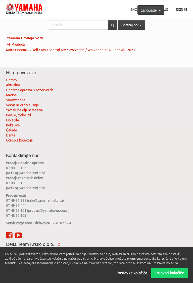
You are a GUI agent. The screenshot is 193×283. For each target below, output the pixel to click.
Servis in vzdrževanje (22, 105)
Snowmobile (15, 100)
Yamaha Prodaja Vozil (25, 38)
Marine (11, 95)
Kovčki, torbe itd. (19, 115)
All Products (16, 44)
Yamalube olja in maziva (24, 110)
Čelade (11, 130)
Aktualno (13, 85)
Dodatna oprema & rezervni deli (31, 90)
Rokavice (13, 125)
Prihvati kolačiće (169, 273)
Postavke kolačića (131, 273)
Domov (11, 80)
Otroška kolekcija (19, 140)
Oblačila (12, 120)
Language (150, 10)
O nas (62, 244)
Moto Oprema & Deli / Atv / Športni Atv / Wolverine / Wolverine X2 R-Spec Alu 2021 (70, 50)
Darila (10, 135)
